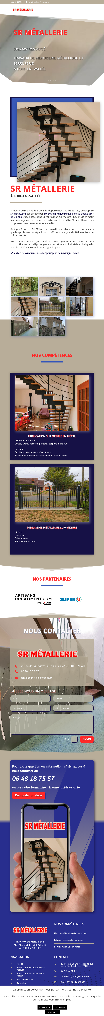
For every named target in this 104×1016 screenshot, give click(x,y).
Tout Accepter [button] (44, 1007)
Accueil (20, 964)
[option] (33, 599)
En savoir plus (63, 999)
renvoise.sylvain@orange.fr (36, 677)
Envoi (87, 739)
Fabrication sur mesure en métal (52, 436)
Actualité (21, 983)
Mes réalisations (25, 979)
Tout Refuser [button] (60, 1007)
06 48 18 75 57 (30, 671)
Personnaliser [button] (52, 1012)
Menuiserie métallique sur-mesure (52, 527)
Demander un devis (28, 795)
